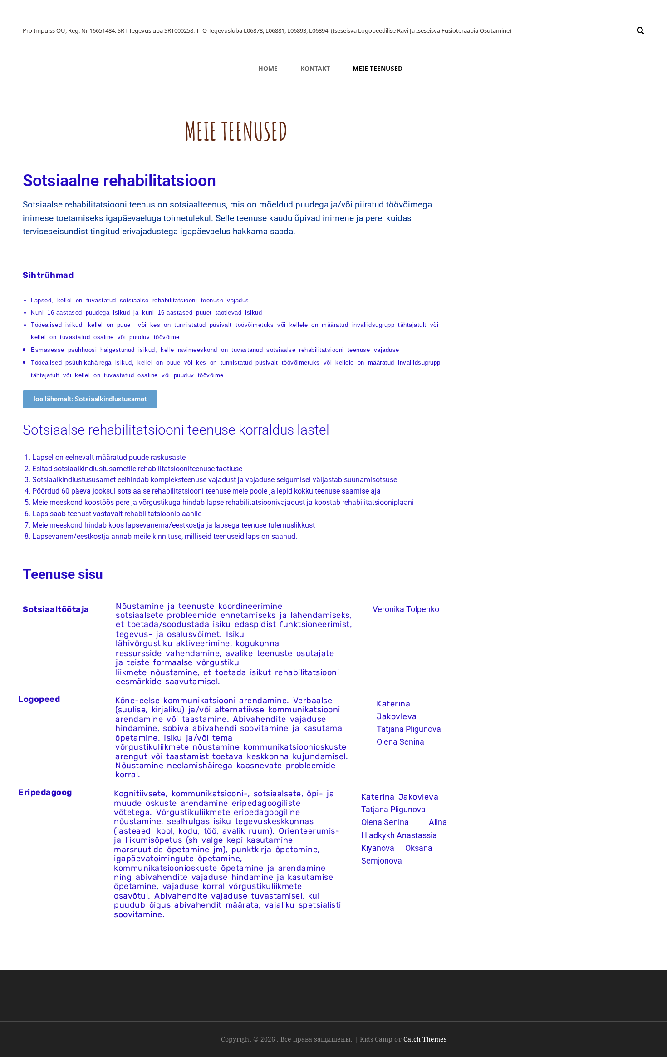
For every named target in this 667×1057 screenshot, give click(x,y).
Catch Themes (424, 1039)
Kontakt (315, 68)
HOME (268, 68)
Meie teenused (377, 68)
